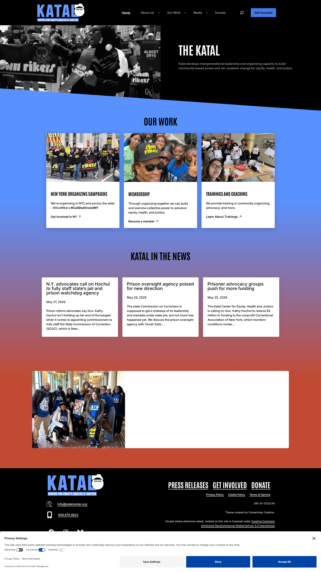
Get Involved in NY (64, 217)
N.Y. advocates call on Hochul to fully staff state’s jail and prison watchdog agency (78, 288)
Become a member (141, 221)
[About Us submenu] (159, 13)
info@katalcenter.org (72, 504)
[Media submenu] (207, 13)
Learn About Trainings (222, 217)
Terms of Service (259, 494)
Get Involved (263, 12)
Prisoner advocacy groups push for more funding (235, 286)
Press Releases (188, 484)
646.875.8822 (68, 515)
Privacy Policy (215, 494)
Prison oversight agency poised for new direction (160, 286)
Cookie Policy (236, 494)
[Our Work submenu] (185, 13)
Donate (260, 484)
